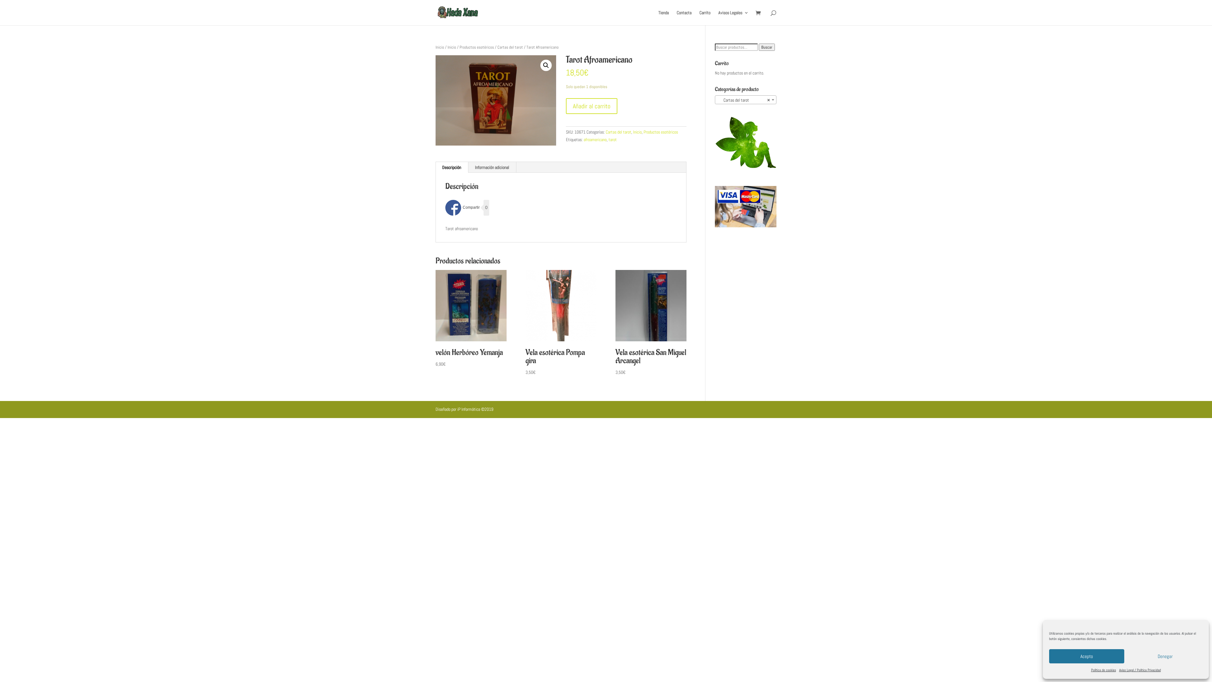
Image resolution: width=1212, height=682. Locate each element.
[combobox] (745, 99)
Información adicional (492, 167)
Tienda (663, 12)
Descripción (451, 167)
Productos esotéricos (477, 47)
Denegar (1165, 656)
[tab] (451, 167)
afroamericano (595, 139)
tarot (613, 139)
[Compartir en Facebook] (462, 208)
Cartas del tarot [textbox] (744, 100)
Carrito (704, 12)
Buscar (766, 47)
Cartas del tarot (510, 47)
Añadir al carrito (591, 106)
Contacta (684, 12)
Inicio (440, 47)
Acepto (1086, 656)
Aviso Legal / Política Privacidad (1140, 670)
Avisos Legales (730, 12)
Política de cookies (1103, 670)
